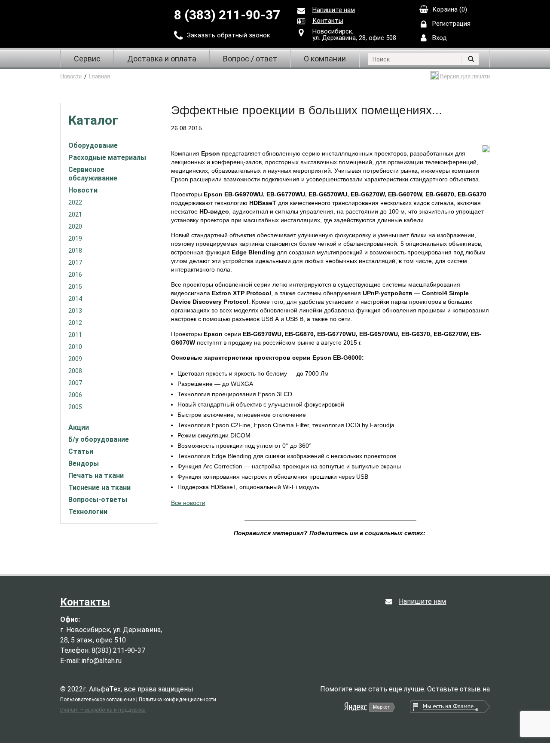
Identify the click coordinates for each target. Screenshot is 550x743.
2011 (75, 334)
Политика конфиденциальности (177, 700)
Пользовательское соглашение (97, 700)
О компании (325, 58)
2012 (75, 322)
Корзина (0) (449, 9)
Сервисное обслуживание (92, 173)
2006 (75, 394)
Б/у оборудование (98, 439)
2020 (75, 226)
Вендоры (83, 463)
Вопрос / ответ (250, 58)
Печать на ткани (96, 475)
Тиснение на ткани (99, 487)
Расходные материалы (107, 157)
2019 (75, 238)
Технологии (87, 512)
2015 (75, 286)
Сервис (87, 58)
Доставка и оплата (161, 58)
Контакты (327, 20)
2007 (75, 382)
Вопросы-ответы (97, 499)
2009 (75, 358)
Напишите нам (333, 10)
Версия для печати (465, 76)
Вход (439, 38)
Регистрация (451, 24)
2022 (75, 202)
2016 (75, 274)
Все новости (188, 502)
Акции (78, 427)
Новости (71, 76)
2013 (75, 310)
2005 (75, 407)
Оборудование (93, 145)
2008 (75, 370)
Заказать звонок (228, 35)
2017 (75, 262)
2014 (75, 298)
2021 (75, 214)
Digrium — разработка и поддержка (103, 710)
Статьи (80, 451)
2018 (75, 250)
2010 (75, 346)
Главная (99, 76)
